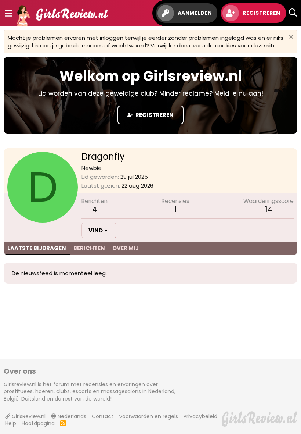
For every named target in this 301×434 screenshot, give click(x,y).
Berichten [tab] (89, 248)
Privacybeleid (200, 416)
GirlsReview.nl (28, 416)
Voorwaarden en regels (148, 416)
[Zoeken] (293, 13)
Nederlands (71, 416)
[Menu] (8, 13)
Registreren (154, 115)
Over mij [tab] (125, 248)
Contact (102, 416)
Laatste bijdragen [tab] (36, 248)
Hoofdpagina (38, 423)
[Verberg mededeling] (290, 38)
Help (10, 423)
